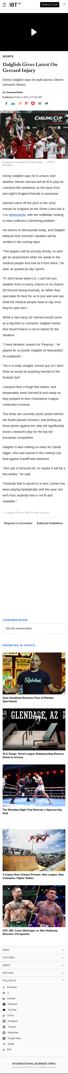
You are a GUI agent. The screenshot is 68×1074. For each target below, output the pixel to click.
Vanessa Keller (14, 92)
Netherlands (17, 215)
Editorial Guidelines (50, 523)
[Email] (40, 103)
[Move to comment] (46, 103)
